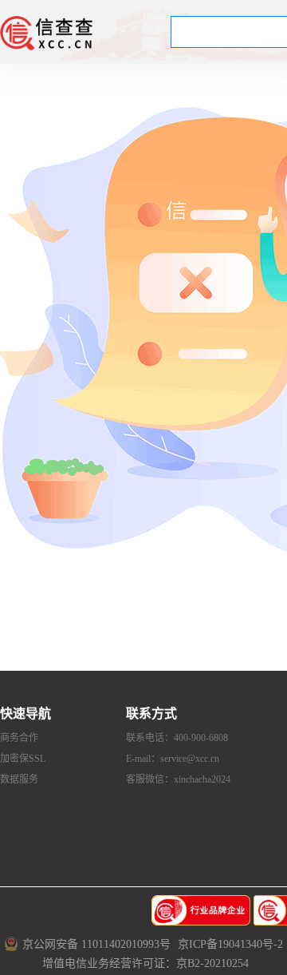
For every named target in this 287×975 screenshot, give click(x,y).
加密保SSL (22, 758)
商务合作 (19, 737)
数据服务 (19, 779)
